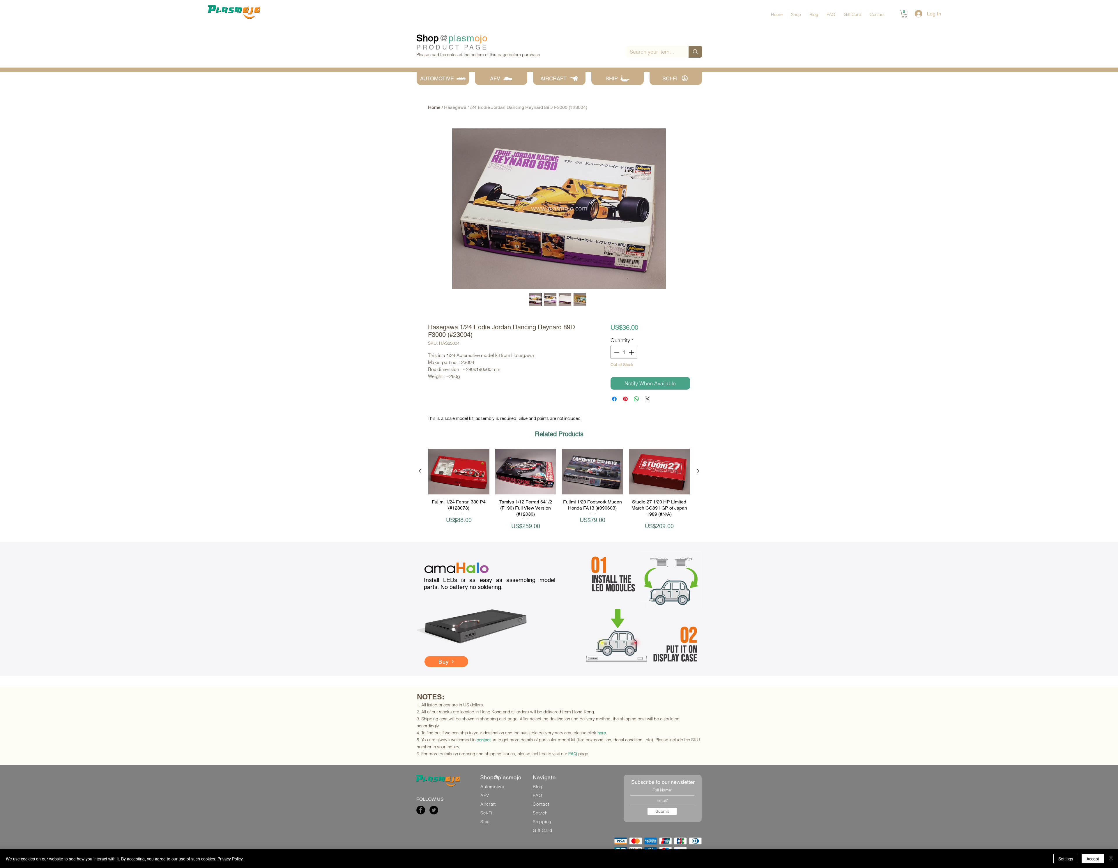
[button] (904, 13)
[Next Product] (698, 471)
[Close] (1111, 858)
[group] (559, 489)
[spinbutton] (623, 352)
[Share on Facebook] (614, 398)
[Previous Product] (419, 471)
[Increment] (631, 352)
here (601, 733)
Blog (537, 786)
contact (484, 740)
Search (540, 813)
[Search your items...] (695, 52)
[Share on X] (647, 398)
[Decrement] (615, 352)
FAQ (572, 753)
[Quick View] (458, 471)
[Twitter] (433, 810)
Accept (1093, 859)
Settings (1065, 859)
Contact (541, 804)
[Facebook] (420, 810)
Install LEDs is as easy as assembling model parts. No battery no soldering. (489, 584)
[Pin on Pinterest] (625, 398)
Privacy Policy (230, 859)
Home (434, 107)
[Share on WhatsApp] (636, 398)
